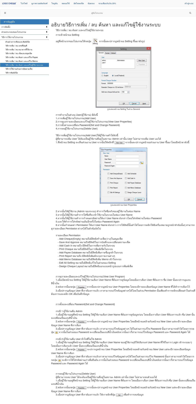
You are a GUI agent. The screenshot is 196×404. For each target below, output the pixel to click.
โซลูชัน (54, 3)
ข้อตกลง (91, 3)
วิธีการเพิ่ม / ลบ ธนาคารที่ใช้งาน (18, 49)
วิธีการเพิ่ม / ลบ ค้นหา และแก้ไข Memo (21, 61)
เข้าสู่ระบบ (189, 3)
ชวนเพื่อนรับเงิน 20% (107, 3)
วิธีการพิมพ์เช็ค (11, 72)
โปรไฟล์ (24, 3)
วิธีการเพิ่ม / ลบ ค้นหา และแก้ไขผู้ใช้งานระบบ (24, 65)
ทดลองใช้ (66, 3)
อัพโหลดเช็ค (79, 3)
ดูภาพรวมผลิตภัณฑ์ (39, 3)
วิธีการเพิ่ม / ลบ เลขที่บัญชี (16, 45)
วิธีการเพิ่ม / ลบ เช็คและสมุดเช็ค (18, 53)
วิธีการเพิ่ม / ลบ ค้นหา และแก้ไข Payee (21, 57)
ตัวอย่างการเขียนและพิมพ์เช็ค (17, 41)
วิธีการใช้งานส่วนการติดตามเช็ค (18, 68)
